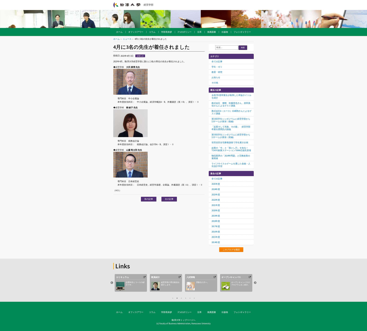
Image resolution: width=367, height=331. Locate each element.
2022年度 (216, 199)
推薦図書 (211, 32)
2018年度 (216, 221)
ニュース (127, 39)
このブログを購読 (231, 249)
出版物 (224, 32)
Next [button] (255, 282)
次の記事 (169, 199)
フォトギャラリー (242, 32)
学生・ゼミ (217, 66)
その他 (215, 82)
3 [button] (181, 298)
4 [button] (185, 298)
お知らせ (140, 56)
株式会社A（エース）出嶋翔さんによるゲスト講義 (231, 112)
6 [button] (194, 298)
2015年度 (216, 237)
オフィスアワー (135, 32)
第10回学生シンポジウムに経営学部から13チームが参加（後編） (231, 120)
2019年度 (216, 215)
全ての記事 (217, 61)
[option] (130, 283)
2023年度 (216, 194)
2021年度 (216, 205)
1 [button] (172, 298)
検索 (243, 47)
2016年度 (216, 231)
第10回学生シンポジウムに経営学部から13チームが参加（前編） (231, 136)
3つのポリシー (185, 32)
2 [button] (177, 298)
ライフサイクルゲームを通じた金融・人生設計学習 (231, 165)
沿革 (199, 32)
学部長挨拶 (166, 32)
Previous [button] (111, 282)
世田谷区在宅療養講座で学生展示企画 (230, 142)
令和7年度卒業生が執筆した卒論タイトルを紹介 (231, 96)
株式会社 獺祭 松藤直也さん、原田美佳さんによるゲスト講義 (231, 104)
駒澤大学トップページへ (183, 320)
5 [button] (190, 298)
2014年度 (216, 242)
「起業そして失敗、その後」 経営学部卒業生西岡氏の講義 (231, 128)
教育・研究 (217, 72)
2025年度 (216, 184)
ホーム (119, 32)
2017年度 (216, 226)
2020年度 (216, 210)
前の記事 (148, 199)
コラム (152, 32)
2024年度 (216, 189)
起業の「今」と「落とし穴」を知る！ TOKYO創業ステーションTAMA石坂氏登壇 (231, 149)
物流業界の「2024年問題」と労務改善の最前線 (231, 157)
